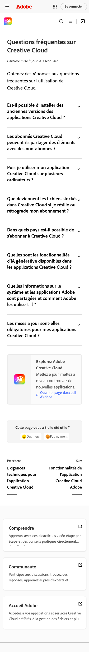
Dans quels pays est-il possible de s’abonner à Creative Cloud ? (40, 233)
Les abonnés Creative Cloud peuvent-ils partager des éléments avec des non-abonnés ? (41, 142)
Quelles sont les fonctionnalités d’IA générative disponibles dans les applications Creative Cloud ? (39, 261)
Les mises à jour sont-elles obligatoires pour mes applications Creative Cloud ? (41, 329)
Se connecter (74, 6)
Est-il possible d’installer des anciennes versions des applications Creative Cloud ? (36, 111)
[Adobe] (24, 6)
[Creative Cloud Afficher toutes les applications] (82, 21)
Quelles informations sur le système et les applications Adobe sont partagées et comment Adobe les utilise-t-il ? (41, 295)
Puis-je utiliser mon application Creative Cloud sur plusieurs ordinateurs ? (38, 174)
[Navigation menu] (7, 6)
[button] (55, 6)
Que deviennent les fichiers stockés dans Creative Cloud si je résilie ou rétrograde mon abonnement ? (42, 205)
